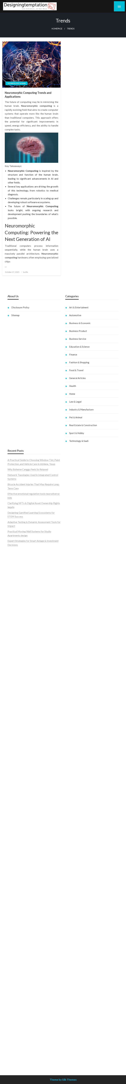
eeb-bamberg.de (74, 893)
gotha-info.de (72, 1023)
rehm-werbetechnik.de (77, 670)
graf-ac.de (13, 697)
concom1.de (71, 976)
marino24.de (14, 862)
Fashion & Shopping (79, 362)
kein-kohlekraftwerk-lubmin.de (81, 795)
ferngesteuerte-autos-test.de (23, 889)
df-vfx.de (70, 874)
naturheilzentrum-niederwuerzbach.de (85, 822)
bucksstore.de (15, 791)
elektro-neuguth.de (75, 968)
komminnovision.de (18, 755)
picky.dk (12, 654)
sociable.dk (14, 642)
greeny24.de (71, 595)
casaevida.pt (14, 607)
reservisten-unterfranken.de (80, 555)
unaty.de (12, 693)
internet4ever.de (74, 889)
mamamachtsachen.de (19, 913)
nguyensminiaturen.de (76, 933)
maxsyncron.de (73, 807)
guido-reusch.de (73, 826)
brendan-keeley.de (17, 729)
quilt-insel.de (72, 693)
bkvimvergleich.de (75, 650)
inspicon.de (71, 1055)
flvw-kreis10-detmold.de (21, 952)
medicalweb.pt (15, 571)
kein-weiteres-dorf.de (76, 799)
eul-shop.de (71, 949)
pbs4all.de (13, 846)
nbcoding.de (71, 563)
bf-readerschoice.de (76, 862)
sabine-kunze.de (74, 937)
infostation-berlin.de (18, 751)
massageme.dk (15, 662)
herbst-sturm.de (73, 1047)
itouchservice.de (74, 996)
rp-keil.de (70, 551)
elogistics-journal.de (18, 941)
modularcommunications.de (22, 811)
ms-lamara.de (72, 591)
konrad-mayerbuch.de (19, 838)
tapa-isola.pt (14, 599)
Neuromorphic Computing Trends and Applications (28, 94)
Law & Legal (75, 401)
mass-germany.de (74, 630)
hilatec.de (70, 559)
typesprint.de (72, 751)
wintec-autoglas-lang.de (78, 618)
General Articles (77, 378)
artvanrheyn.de (15, 779)
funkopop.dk (14, 658)
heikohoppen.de (73, 721)
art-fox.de (70, 575)
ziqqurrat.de (14, 713)
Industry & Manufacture (81, 409)
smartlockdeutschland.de (21, 885)
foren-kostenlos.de (75, 866)
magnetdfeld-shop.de (76, 571)
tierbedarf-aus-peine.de (77, 815)
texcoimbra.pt (15, 622)
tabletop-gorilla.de (18, 901)
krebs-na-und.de (74, 870)
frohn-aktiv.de (72, 614)
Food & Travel (76, 370)
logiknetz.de (14, 689)
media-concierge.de (75, 1039)
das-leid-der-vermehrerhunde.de (25, 960)
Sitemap (15, 315)
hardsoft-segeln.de (75, 622)
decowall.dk (14, 666)
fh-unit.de (13, 736)
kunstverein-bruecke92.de (21, 964)
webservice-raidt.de (76, 909)
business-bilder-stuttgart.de (80, 1004)
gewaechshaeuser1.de (76, 685)
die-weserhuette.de (75, 842)
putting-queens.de (74, 705)
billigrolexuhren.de (17, 925)
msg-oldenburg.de (75, 941)
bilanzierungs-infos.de (19, 787)
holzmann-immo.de (75, 1059)
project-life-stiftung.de (77, 1051)
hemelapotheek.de (75, 713)
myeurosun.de (15, 721)
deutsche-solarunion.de (20, 701)
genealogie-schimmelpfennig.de (82, 882)
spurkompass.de (16, 685)
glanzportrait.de (16, 980)
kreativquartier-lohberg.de (79, 952)
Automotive (75, 315)
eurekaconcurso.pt (17, 583)
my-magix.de (72, 634)
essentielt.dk (14, 634)
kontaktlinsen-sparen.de (78, 838)
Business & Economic (80, 323)
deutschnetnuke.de (75, 811)
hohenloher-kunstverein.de (79, 858)
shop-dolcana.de (74, 980)
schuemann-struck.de (76, 885)
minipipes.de (14, 850)
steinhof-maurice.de (18, 795)
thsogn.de (70, 988)
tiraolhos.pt (14, 670)
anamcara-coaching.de (19, 905)
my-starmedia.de (16, 929)
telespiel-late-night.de (77, 917)
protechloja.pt (15, 567)
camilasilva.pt (15, 559)
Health (72, 386)
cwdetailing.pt (15, 610)
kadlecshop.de (73, 583)
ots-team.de (14, 799)
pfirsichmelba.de (74, 956)
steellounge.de (15, 674)
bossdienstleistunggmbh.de (22, 717)
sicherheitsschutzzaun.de (78, 626)
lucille (25, 272)
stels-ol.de (70, 850)
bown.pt (12, 587)
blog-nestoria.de (74, 599)
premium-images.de (18, 783)
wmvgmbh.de (72, 972)
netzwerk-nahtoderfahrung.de (23, 945)
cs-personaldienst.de (76, 709)
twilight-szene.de (17, 921)
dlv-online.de (14, 858)
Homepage (57, 29)
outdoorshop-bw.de (75, 701)
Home (72, 393)
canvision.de (71, 587)
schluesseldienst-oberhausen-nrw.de (27, 949)
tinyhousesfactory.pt (18, 595)
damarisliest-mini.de (18, 834)
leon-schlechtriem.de (76, 729)
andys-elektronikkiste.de (21, 709)
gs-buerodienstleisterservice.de (82, 677)
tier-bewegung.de (17, 775)
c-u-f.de (69, 1035)
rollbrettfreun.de (74, 791)
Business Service (77, 338)
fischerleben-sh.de (17, 822)
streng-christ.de (16, 870)
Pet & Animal (75, 417)
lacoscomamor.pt (17, 579)
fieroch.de (70, 642)
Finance (73, 354)
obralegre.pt (14, 614)
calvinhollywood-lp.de (77, 830)
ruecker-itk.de (15, 917)
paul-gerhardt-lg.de (75, 984)
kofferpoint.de (73, 846)
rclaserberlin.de (16, 741)
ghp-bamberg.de (16, 830)
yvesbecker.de (15, 972)
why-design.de (73, 697)
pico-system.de (16, 968)
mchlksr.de (13, 759)
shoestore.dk (14, 638)
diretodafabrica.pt (17, 591)
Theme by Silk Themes (63, 1079)
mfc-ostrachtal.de (74, 929)
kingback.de (71, 725)
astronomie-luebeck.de (77, 759)
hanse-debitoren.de (75, 654)
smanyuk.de (71, 607)
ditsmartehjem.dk (17, 650)
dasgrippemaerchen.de (77, 964)
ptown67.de (71, 803)
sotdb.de (70, 610)
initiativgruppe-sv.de (18, 771)
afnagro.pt (13, 555)
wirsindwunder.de (74, 567)
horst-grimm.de (73, 658)
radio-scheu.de (73, 646)
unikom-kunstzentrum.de (21, 763)
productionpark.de (75, 638)
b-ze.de (69, 755)
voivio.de (70, 767)
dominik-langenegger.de (20, 854)
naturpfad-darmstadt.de (20, 733)
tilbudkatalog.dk (16, 626)
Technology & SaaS (16, 83)
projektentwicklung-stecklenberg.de (27, 807)
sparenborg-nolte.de (18, 767)
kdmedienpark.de (74, 689)
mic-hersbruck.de (17, 874)
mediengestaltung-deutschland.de (25, 705)
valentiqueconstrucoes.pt (21, 618)
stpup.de (69, 905)
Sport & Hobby (76, 433)
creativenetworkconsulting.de (81, 674)
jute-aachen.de (73, 818)
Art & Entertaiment (79, 307)
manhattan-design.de (76, 960)
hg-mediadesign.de (75, 662)
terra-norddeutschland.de (78, 878)
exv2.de (12, 937)
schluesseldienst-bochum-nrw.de (25, 842)
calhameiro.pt (15, 603)
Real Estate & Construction (83, 425)
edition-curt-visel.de (76, 603)
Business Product (78, 331)
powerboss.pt (15, 551)
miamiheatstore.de (17, 878)
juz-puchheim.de (16, 933)
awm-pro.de (14, 744)
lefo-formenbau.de (17, 725)
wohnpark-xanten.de (76, 681)
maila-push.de (72, 579)
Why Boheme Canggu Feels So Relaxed (28, 469)
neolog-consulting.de (19, 897)
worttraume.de (15, 677)
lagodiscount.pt (16, 575)
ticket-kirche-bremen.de (20, 976)
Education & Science (79, 346)
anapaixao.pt (14, 563)
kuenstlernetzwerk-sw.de (21, 826)
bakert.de (70, 666)
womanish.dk (14, 630)
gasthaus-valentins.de (19, 866)
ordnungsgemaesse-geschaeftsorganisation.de (32, 815)
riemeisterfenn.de (17, 956)
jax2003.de (13, 803)
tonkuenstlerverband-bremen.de (82, 1043)
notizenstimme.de (17, 681)
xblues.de (70, 1008)
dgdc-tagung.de (16, 893)
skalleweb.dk (15, 646)
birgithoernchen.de (75, 717)
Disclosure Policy (20, 307)
